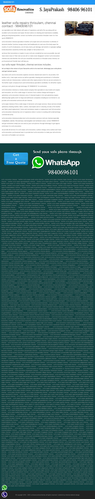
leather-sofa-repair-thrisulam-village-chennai (73, 243)
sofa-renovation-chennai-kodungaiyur (40, 289)
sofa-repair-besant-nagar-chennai (77, 386)
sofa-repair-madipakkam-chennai (51, 422)
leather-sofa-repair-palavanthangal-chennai (14, 217)
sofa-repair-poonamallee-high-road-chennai (78, 458)
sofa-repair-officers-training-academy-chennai (37, 444)
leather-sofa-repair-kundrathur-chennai (61, 187)
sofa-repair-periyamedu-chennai (65, 454)
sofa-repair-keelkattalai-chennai (18, 412)
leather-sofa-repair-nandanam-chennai (32, 205)
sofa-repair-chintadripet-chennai (66, 390)
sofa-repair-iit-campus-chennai (55, 404)
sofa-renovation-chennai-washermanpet (24, 313)
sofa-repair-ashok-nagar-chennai (40, 384)
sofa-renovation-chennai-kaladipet (54, 281)
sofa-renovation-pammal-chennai (83, 346)
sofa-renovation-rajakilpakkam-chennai (20, 358)
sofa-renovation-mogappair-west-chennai (22, 333)
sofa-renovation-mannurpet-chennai (38, 327)
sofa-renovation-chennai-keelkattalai (28, 285)
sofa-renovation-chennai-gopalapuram (68, 273)
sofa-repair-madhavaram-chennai (28, 422)
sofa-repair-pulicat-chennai (67, 460)
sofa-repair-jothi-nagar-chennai (22, 408)
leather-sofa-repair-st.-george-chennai (68, 239)
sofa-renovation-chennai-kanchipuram (13, 283)
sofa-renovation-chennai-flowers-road (80, 271)
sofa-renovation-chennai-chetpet (56, 263)
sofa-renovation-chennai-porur (58, 303)
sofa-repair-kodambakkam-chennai (73, 414)
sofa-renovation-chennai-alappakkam (64, 251)
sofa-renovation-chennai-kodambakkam (13, 289)
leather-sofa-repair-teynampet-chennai (56, 241)
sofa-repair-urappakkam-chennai (62, 480)
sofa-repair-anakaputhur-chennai (71, 380)
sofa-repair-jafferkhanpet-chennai (68, 406)
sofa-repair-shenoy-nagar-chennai (38, 470)
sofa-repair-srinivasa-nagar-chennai (61, 472)
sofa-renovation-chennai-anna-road (77, 255)
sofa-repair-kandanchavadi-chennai (19, 410)
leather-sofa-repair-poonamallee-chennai (37, 223)
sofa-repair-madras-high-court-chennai (76, 422)
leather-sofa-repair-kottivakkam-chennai (44, 185)
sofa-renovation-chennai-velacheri (82, 309)
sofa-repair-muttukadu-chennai (63, 434)
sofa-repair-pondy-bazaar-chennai (78, 456)
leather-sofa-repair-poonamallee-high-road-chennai (67, 223)
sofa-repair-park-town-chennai (70, 450)
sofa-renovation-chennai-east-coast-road (27, 269)
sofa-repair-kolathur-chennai (24, 416)
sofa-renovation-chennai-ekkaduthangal (76, 269)
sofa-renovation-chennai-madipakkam (69, 291)
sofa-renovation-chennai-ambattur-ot (70, 253)
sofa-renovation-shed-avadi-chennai (65, 364)
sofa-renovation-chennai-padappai (70, 297)
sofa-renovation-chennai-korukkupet (44, 291)
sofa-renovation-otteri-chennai (11, 346)
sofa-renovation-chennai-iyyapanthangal (69, 279)
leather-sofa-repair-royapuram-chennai (51, 233)
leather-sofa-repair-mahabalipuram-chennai (69, 191)
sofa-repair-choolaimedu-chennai (37, 392)
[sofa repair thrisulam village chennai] (47, 9)
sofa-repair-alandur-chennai (16, 378)
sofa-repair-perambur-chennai (44, 454)
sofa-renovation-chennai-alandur (40, 251)
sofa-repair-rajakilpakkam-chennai (18, 464)
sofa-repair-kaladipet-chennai (43, 408)
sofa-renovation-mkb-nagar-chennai (34, 331)
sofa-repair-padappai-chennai (41, 448)
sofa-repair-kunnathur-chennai (51, 420)
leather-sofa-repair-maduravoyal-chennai (41, 191)
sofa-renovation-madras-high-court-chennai (39, 323)
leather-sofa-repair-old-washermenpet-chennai (30, 215)
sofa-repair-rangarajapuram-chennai (12, 466)
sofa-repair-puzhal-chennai (40, 462)
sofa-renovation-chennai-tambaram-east (44, 305)
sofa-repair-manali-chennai (75, 424)
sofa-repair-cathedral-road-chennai (30, 388)
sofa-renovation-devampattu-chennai (50, 313)
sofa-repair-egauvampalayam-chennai (76, 394)
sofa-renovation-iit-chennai (84, 315)
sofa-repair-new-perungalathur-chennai (32, 442)
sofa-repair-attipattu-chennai (61, 384)
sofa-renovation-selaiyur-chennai (41, 364)
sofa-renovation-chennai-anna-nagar (52, 255)
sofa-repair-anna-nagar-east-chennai (23, 382)
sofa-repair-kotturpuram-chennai (54, 418)
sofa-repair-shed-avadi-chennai (17, 470)
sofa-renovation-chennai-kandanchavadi (40, 283)
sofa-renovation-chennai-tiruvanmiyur (29, 307)
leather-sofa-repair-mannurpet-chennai (20, 195)
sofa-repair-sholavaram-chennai (61, 470)
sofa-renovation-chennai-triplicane (53, 307)
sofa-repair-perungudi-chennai (37, 456)
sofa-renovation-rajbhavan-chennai (45, 358)
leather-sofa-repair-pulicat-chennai (54, 225)
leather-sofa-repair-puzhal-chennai (40, 227)
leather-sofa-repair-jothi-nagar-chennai (60, 183)
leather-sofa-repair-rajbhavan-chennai (56, 229)
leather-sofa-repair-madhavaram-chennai (74, 189)
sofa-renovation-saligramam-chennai (81, 362)
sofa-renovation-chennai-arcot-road (32, 257)
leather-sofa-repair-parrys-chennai (67, 217)
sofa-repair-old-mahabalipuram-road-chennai (67, 444)
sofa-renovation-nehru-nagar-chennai (45, 338)
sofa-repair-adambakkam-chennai (50, 376)
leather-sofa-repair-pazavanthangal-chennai (27, 219)
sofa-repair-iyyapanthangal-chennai (45, 406)
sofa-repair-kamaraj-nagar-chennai (65, 408)
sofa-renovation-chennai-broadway (77, 261)
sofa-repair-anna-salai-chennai (67, 382)
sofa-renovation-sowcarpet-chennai (76, 366)
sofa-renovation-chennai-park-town (46, 299)
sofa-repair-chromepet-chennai (58, 392)
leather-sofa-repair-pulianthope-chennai (29, 225)
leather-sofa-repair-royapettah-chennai (25, 233)
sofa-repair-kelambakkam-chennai (39, 412)
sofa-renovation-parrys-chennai (12, 348)
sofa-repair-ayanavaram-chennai (32, 386)
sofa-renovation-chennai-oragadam (46, 297)
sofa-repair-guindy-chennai (61, 402)
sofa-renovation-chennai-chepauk (34, 263)
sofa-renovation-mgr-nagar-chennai (81, 329)
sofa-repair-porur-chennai (9, 460)
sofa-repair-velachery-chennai (74, 482)
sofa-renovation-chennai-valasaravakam (34, 309)
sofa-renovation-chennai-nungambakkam (60, 295)
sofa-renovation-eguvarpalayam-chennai (76, 313)
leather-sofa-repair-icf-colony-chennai (13, 183)
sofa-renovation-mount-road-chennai (75, 333)
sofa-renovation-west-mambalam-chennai (68, 374)
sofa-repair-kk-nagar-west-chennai (48, 414)
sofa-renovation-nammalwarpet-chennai (35, 334)
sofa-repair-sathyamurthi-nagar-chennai (67, 468)
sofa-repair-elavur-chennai (48, 396)
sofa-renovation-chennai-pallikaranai (22, 299)
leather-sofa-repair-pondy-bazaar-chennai (74, 221)
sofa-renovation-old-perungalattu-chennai (50, 344)
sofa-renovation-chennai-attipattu (13, 259)
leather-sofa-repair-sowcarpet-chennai (13, 239)
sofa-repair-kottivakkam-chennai (32, 418)
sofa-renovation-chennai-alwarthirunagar (20, 253)
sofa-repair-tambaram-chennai (37, 474)
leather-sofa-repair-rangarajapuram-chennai (41, 231)
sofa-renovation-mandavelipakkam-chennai (79, 325)
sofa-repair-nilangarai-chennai (54, 442)
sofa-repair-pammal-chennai (51, 450)
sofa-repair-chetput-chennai (22, 390)
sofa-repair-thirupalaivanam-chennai (78, 476)
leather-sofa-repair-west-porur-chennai (50, 247)
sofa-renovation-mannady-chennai (12, 327)
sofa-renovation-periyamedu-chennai (25, 350)
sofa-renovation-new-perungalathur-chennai (61, 341)
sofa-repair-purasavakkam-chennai (19, 462)
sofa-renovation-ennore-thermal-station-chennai (34, 315)
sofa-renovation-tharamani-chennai (51, 370)
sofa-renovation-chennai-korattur (20, 291)
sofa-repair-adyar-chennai (71, 376)
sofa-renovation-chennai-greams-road (28, 275)
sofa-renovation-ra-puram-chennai (54, 360)
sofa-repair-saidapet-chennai (23, 468)
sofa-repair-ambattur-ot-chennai (28, 380)
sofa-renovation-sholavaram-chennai (24, 366)
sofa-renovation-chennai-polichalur (77, 301)
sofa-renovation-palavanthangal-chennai (59, 346)
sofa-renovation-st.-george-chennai (37, 368)
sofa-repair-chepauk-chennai (75, 388)
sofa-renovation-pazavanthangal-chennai (61, 348)
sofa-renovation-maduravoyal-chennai (68, 323)
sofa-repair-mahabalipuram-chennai (32, 424)
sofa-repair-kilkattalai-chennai (79, 412)
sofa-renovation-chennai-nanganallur (33, 295)
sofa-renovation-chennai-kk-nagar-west (79, 287)
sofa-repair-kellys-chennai (60, 412)
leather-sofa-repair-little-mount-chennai (19, 189)
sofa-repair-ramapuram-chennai (82, 464)
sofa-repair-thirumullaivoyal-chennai (33, 476)
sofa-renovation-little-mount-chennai (50, 321)
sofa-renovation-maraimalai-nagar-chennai (66, 327)
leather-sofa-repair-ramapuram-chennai (14, 231)
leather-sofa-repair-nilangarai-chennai (28, 211)
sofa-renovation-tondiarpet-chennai (19, 374)
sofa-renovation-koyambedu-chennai (70, 319)
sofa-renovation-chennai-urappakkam (77, 307)
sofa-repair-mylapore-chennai (83, 434)
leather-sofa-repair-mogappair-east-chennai (78, 199)
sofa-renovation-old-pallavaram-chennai (23, 344)
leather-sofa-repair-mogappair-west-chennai (15, 201)
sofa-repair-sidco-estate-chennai (82, 470)
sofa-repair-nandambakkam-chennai (66, 436)
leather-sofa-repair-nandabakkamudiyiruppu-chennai (63, 203)
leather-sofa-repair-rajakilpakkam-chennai (31, 229)
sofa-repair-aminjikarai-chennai (49, 380)
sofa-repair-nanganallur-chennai (48, 438)
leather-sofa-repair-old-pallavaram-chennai (63, 213)
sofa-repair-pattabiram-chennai (18, 452)
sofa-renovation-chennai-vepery (37, 311)
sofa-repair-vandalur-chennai (34, 482)
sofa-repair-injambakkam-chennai (22, 406)
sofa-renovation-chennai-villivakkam (62, 311)
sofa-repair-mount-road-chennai (42, 434)
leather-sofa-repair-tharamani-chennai (82, 241)
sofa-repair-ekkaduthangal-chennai (27, 396)
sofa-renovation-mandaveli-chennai (54, 325)
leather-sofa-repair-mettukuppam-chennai (41, 197)
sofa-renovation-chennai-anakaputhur (27, 255)
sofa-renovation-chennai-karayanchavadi (67, 283)
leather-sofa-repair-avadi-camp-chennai (31, 179)
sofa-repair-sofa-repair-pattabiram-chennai (14, 472)
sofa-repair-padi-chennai (59, 448)
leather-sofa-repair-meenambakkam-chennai (78, 195)
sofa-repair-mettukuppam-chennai (52, 430)
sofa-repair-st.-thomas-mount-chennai (13, 474)
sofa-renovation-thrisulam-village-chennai (38, 372)
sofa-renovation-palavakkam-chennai (33, 346)
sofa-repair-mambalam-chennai (55, 424)
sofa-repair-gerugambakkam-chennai (19, 400)
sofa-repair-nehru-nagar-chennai (28, 440)
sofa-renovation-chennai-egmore (52, 269)
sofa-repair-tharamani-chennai (10, 476)
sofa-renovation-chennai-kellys (78, 285)
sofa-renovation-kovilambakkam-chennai (45, 319)
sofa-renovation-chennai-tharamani (70, 305)
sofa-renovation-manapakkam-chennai (29, 325)
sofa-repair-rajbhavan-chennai (40, 464)
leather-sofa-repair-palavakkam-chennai (80, 215)
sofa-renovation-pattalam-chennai (35, 348)
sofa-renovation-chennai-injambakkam (44, 279)
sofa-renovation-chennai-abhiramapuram (37, 249)
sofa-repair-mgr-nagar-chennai (74, 430)
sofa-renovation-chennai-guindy (11, 277)
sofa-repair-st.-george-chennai (83, 472)
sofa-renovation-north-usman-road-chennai (21, 342)
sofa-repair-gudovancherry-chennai (18, 402)
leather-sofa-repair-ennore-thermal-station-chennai (76, 181)
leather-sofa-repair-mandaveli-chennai (32, 193)
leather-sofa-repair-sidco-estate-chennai (79, 237)
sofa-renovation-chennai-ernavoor (30, 271)
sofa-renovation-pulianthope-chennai (26, 354)
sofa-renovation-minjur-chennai (11, 331)
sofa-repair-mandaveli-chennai (26, 426)
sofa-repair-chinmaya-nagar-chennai (43, 390)
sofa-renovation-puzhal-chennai (34, 356)
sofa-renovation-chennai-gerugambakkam (40, 273)
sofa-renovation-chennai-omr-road (21, 297)
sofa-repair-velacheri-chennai (54, 482)
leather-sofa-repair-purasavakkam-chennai (14, 227)
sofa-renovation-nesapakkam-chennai (34, 341)
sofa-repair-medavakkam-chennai (73, 428)
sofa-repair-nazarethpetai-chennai (72, 438)
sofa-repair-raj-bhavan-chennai (61, 464)
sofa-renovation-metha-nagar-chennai (30, 329)
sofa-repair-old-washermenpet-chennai (52, 446)
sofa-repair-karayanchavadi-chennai (43, 410)
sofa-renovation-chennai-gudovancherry (54, 275)
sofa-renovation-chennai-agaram (17, 251)
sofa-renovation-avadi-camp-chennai (76, 247)
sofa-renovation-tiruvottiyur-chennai (64, 372)
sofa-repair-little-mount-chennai (73, 420)
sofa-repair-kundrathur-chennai (30, 420)
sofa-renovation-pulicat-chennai (50, 354)
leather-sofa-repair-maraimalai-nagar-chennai (48, 195)
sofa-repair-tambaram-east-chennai (60, 474)
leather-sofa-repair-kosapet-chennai (19, 185)
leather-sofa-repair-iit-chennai (36, 183)
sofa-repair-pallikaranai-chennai (31, 450)
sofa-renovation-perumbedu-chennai (76, 350)
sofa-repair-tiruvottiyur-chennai (74, 478)
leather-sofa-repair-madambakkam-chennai (47, 189)
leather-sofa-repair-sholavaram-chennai (52, 237)
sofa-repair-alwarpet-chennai (56, 378)
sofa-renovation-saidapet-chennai (57, 362)
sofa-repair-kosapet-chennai (11, 418)
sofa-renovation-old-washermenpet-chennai (79, 344)
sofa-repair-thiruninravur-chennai (55, 476)
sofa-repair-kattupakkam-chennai (66, 410)
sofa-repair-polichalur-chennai (57, 456)
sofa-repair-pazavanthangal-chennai (62, 452)
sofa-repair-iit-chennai (74, 404)
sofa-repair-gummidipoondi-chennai (82, 402)
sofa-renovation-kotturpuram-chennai (19, 319)
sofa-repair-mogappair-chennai (43, 432)
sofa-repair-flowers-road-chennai (65, 398)
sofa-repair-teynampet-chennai (82, 474)
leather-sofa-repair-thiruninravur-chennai (15, 243)
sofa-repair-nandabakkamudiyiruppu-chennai (39, 436)
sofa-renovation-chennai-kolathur (64, 289)
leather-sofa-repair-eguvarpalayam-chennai (21, 181)
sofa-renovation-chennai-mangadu (50, 293)
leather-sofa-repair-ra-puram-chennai (68, 231)
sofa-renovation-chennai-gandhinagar (13, 273)
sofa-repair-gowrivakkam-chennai (65, 400)
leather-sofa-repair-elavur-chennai (47, 181)
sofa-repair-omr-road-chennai (75, 446)
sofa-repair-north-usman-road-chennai (77, 442)
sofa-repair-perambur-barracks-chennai (20, 454)
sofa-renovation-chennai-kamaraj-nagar (80, 281)
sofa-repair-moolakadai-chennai (21, 434)
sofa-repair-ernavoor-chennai (22, 398)
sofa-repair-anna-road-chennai (46, 382)
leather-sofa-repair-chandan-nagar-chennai (58, 179)
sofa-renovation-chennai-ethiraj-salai (55, 271)
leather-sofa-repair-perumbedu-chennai (47, 221)
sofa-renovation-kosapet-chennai (62, 317)
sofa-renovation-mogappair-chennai (59, 331)
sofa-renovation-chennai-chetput (78, 263)
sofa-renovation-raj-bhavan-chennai (69, 358)
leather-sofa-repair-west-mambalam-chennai (22, 247)
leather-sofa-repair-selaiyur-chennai (65, 235)
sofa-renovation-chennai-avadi (36, 259)
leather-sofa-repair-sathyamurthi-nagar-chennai (38, 235)
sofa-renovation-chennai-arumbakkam (57, 257)
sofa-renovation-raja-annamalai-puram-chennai (60, 356)
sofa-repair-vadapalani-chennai (83, 480)
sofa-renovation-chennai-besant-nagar (51, 261)
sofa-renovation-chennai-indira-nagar (19, 279)
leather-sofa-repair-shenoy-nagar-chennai (25, 237)
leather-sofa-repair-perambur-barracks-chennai (57, 219)
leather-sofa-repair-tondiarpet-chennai (60, 245)
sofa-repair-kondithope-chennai (44, 416)
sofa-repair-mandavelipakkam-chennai (51, 426)
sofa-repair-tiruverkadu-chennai (53, 478)
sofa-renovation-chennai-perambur (30, 301)
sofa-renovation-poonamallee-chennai (36, 352)
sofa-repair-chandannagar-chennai (53, 388)
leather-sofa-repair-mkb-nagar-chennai (24, 199)
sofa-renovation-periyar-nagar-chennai (51, 350)
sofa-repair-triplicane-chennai (41, 480)
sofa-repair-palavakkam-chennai (79, 448)
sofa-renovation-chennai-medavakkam (75, 293)
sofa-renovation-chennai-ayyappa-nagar (23, 261)
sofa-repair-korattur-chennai (64, 416)
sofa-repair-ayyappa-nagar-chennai (55, 386)
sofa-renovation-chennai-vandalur (59, 309)
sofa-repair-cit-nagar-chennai (79, 392)
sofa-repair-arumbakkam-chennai (18, 384)
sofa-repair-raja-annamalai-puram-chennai (64, 462)
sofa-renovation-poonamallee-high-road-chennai (65, 352)
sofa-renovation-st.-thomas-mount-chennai (66, 368)
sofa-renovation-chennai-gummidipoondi (35, 277)
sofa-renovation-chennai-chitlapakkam (63, 265)
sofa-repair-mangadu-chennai (74, 426)
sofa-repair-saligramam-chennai (44, 468)
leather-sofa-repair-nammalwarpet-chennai (32, 203)
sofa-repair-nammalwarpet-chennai (12, 436)
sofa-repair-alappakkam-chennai (36, 378)
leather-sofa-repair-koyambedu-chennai (34, 187)
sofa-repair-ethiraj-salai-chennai (43, 398)
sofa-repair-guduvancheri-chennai (41, 402)
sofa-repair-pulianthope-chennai (48, 460)
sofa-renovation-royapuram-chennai (33, 362)
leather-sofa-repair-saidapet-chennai (75, 233)
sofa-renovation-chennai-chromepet (45, 267)
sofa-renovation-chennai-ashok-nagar (82, 257)
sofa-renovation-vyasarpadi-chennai (42, 374)
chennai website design (72, 495)
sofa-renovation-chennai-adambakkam (64, 249)
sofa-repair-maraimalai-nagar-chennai (48, 428)
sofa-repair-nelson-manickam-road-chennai (53, 440)
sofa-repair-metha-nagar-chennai (29, 430)
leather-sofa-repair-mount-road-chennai (70, 201)
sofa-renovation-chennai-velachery (12, 311)
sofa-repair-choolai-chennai (16, 392)
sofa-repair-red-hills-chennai (54, 466)
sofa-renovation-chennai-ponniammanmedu (34, 303)
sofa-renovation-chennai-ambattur (46, 253)
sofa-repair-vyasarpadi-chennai (65, 484)
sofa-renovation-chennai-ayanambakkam (62, 259)
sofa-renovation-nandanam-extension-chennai (57, 337)
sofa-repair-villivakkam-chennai (21, 484)
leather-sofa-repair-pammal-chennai (42, 217)
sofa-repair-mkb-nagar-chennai (22, 432)
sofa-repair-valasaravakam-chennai (12, 482)
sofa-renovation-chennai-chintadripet (37, 265)
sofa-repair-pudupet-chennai (28, 460)
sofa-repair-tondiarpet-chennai (21, 480)
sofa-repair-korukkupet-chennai (84, 416)
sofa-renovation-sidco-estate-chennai (50, 366)
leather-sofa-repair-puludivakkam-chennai (80, 225)
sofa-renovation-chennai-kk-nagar (54, 287)
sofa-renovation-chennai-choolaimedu (20, 267)
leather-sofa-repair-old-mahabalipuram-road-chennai (31, 213)
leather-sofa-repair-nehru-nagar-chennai (60, 207)
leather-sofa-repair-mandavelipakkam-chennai (59, 193)
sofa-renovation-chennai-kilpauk (32, 287)
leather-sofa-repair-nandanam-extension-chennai (62, 205)
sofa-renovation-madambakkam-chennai (76, 321)
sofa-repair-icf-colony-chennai (34, 404)
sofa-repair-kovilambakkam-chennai (77, 418)
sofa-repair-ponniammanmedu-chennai (29, 458)
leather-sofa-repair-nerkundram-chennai (32, 209)
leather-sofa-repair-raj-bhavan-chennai (82, 229)
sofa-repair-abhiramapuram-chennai (26, 376)
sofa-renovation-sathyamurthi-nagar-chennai (15, 364)
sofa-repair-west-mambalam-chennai (19, 486)
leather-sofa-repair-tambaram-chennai (31, 241)
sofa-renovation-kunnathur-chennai (26, 321)
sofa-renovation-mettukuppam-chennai (56, 329)
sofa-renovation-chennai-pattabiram (70, 299)
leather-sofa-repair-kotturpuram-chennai (71, 185)
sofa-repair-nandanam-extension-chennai (22, 438)
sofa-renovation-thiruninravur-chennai (76, 370)
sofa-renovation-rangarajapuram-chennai (28, 360)
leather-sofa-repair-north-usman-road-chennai (55, 211)
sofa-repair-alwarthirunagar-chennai (78, 378)
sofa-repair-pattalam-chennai (39, 452)
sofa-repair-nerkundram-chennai (78, 440)
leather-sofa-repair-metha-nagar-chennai (14, 197)
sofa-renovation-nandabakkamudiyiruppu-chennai (65, 334)
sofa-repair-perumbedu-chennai (17, 456)
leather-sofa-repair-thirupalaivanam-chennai (43, 243)
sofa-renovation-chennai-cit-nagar (70, 267)
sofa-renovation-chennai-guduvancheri (81, 275)
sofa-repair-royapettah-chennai (74, 466)
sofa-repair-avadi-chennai (80, 384)
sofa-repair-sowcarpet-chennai (39, 472)
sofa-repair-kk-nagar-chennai (26, 414)
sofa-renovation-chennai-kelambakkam (54, 285)
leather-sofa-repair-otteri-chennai (56, 215)
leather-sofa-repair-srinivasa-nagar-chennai (40, 239)
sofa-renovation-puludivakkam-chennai (75, 354)
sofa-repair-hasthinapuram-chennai (12, 404)
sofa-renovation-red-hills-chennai (77, 360)
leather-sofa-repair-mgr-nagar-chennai (68, 197)
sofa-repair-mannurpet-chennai (24, 428)
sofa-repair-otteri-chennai (22, 448)
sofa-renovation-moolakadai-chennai (49, 333)
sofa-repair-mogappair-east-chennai (66, 432)
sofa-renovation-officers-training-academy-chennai (53, 342)
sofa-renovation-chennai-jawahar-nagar (29, 281)
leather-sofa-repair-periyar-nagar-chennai (20, 221)
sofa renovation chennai (9, 179)
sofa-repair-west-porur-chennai (20, 305)
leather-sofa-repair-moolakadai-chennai (43, 201)
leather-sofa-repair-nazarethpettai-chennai (31, 207)
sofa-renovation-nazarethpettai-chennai (19, 338)
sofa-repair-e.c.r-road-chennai (29, 394)
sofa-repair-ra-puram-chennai (34, 466)
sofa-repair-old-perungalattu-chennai (26, 446)
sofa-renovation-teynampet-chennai (26, 370)
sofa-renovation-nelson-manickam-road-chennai (74, 338)
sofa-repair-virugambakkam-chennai (43, 484)
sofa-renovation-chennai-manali (26, 293)
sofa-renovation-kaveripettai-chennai (37, 317)
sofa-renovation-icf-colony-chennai (62, 315)
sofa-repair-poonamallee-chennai (53, 458)
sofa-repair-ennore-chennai (66, 396)
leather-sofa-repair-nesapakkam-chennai (61, 209)
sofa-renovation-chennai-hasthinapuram (62, 277)
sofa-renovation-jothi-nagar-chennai (12, 317)
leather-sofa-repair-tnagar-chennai (34, 245)
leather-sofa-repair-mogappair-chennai (51, 199)
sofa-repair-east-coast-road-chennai (51, 394)
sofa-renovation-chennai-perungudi (54, 301)
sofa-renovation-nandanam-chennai (29, 337)
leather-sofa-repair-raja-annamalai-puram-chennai (68, 227)
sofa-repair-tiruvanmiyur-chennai (32, 478)
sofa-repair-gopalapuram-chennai (43, 400)
